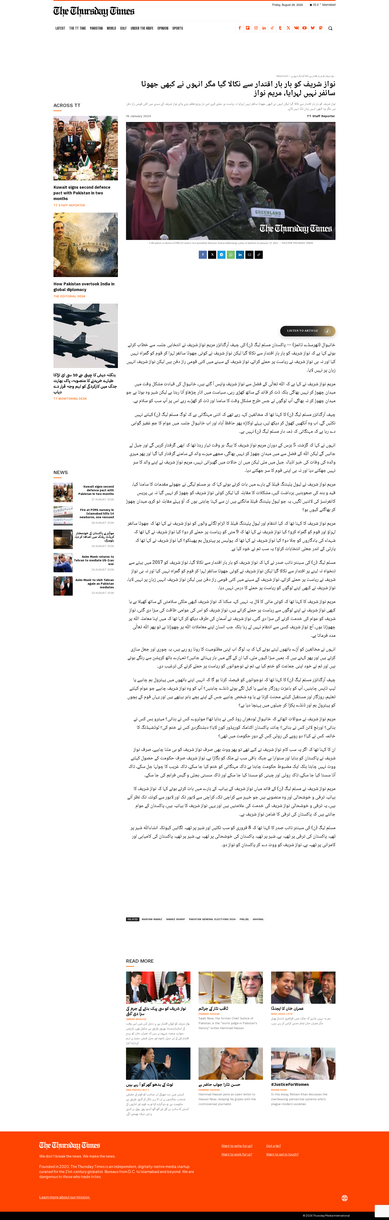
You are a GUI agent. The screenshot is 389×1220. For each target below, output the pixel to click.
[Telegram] (221, 255)
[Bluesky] (313, 28)
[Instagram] (256, 28)
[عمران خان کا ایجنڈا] (303, 988)
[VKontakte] (296, 28)
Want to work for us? (236, 1154)
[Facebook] (240, 28)
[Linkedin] (264, 28)
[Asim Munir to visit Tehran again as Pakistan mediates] (63, 586)
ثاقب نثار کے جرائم (213, 1008)
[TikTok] (272, 28)
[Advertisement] (85, 66)
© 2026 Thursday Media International (326, 1215)
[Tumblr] (280, 28)
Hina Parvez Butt (137, 1089)
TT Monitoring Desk (70, 398)
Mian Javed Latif (282, 1013)
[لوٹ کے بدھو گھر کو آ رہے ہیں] (158, 1064)
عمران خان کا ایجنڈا (287, 1008)
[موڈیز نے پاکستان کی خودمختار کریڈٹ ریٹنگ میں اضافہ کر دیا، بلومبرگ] (63, 539)
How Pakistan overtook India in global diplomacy (83, 287)
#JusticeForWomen (290, 1084)
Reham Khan (279, 1089)
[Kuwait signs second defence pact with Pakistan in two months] (85, 148)
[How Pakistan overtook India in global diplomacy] (85, 245)
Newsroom (283, 76)
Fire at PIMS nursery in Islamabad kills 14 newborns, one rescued (97, 513)
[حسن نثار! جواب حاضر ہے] (231, 1064)
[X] (288, 28)
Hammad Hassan (209, 1013)
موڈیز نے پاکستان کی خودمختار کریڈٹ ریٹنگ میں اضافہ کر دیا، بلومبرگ (94, 537)
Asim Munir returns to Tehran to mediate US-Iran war (94, 560)
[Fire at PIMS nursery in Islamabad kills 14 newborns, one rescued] (63, 515)
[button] (330, 28)
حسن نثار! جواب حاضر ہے (219, 1084)
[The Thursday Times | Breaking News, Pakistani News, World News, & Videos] (94, 11)
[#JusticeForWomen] (303, 1064)
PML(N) (244, 919)
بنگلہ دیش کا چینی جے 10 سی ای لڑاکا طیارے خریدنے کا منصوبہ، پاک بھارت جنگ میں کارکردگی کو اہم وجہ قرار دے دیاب (85, 383)
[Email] (249, 255)
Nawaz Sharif (175, 919)
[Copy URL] (259, 255)
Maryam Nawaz (152, 919)
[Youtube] (304, 28)
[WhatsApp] (231, 255)
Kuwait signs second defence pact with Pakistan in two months (81, 193)
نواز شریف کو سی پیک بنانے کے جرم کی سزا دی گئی (156, 1011)
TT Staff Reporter (69, 205)
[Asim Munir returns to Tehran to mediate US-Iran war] (63, 562)
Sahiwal (258, 919)
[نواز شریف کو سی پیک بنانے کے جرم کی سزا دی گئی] (158, 988)
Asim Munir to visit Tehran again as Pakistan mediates (94, 584)
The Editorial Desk (69, 296)
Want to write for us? (237, 1146)
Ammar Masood (136, 1019)
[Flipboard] (248, 28)
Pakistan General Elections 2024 (212, 919)
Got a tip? (273, 1146)
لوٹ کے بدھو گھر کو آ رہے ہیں (149, 1084)
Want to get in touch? (282, 1154)
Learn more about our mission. (64, 1197)
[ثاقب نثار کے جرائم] (231, 988)
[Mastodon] (321, 28)
